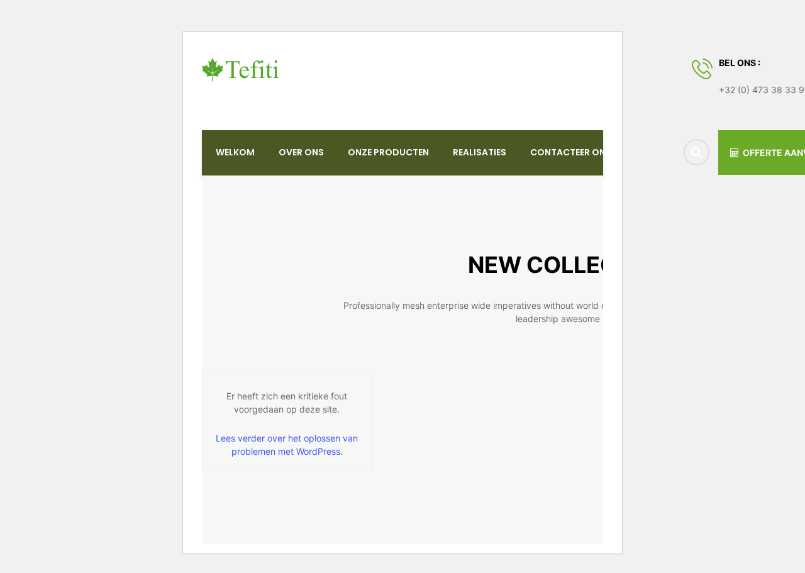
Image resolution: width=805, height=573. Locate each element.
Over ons (301, 152)
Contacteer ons (570, 152)
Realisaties (479, 152)
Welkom (235, 152)
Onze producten (388, 152)
